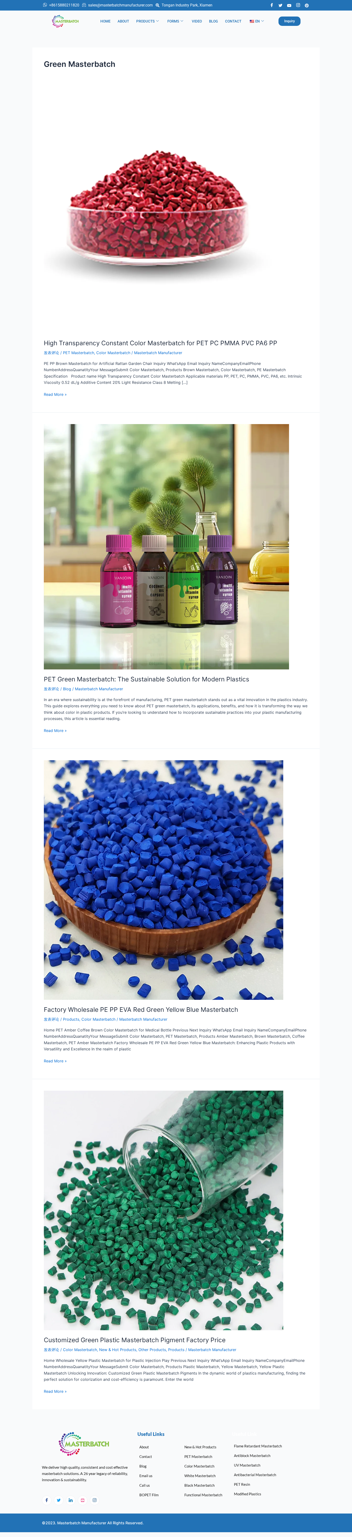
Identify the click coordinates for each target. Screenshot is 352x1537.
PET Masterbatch (78, 352)
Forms (173, 21)
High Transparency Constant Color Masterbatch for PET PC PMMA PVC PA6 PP (160, 343)
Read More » (55, 394)
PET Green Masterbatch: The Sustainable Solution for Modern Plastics (146, 679)
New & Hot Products (117, 1349)
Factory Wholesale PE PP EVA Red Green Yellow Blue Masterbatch (141, 1009)
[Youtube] (289, 5)
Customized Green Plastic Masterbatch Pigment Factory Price (135, 1340)
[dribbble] (82, 1500)
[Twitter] (280, 5)
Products (145, 21)
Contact (233, 21)
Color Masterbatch (113, 352)
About (123, 21)
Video (197, 21)
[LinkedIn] (70, 1500)
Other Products (152, 1349)
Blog (213, 21)
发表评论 (51, 352)
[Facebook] (272, 5)
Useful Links (151, 1434)
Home (105, 21)
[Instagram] (94, 1500)
